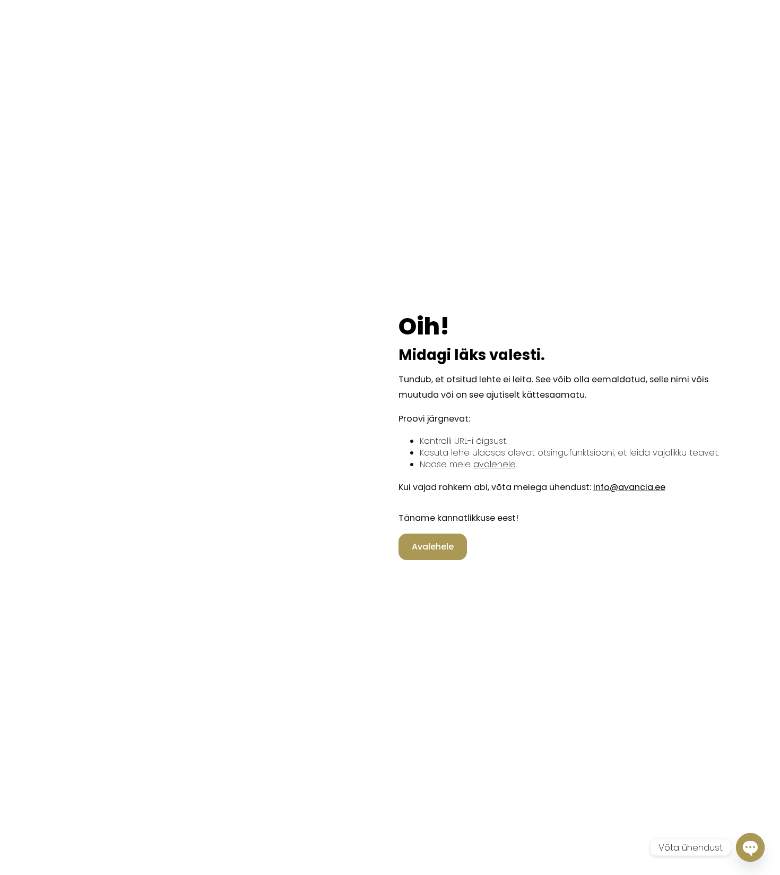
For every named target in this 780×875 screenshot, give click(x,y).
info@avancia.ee (629, 487)
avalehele (494, 464)
